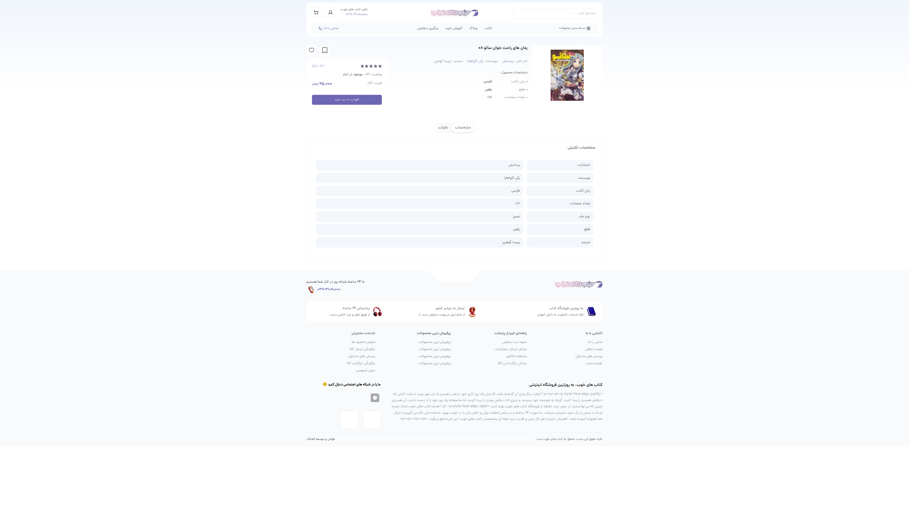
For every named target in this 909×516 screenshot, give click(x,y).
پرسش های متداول (588, 356)
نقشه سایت (594, 363)
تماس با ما (331, 28)
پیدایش (514, 165)
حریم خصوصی (365, 370)
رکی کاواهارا (512, 178)
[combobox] (555, 13)
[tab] (463, 127)
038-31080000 (357, 14)
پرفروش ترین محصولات (435, 342)
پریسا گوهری (511, 242)
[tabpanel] (454, 197)
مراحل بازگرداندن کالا (512, 363)
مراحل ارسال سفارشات (511, 349)
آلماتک (311, 439)
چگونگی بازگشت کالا (361, 363)
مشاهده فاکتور (516, 356)
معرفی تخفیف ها (363, 342)
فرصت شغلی (593, 349)
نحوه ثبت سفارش (514, 342)
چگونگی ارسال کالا (362, 349)
